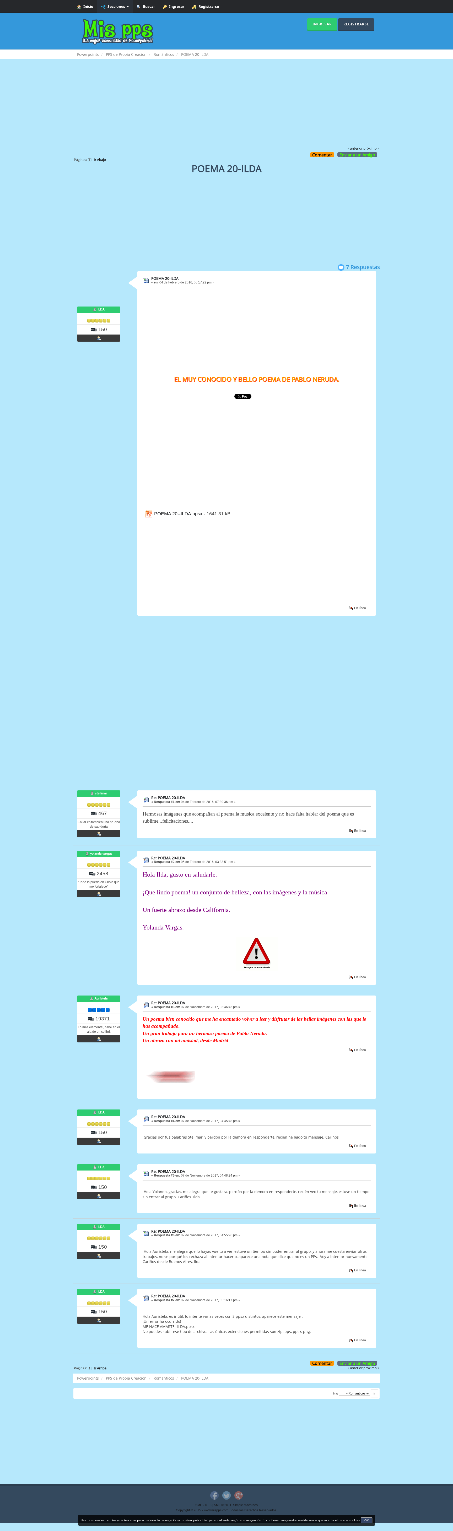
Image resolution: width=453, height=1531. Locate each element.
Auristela (101, 998)
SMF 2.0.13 (203, 1505)
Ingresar (175, 6)
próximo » (371, 148)
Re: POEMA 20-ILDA (168, 797)
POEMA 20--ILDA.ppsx (177, 513)
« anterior (355, 148)
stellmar (101, 793)
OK (366, 1520)
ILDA (101, 309)
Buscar (148, 6)
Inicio (87, 6)
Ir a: (335, 1393)
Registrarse (207, 6)
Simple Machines (245, 1505)
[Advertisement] (226, 106)
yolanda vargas (101, 853)
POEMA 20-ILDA (165, 278)
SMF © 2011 (222, 1505)
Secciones (115, 6)
